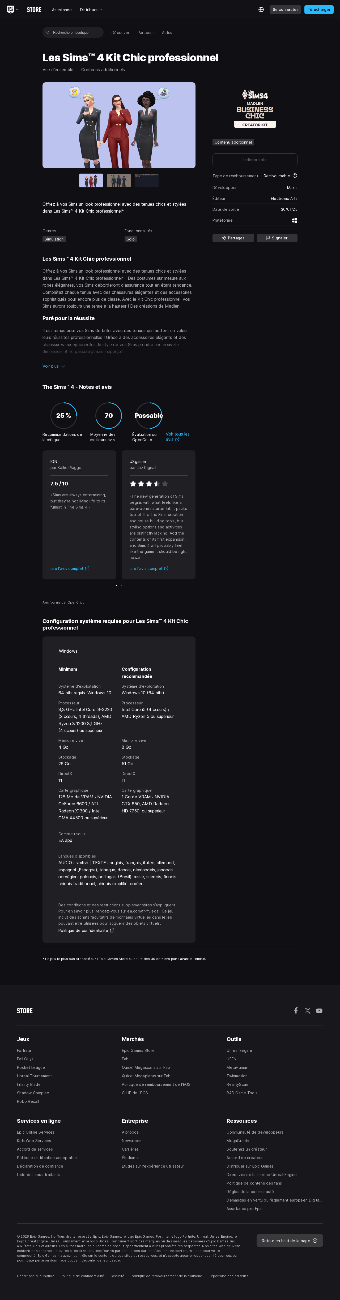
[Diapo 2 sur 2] (121, 585)
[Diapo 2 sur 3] (119, 180)
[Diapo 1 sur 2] (116, 585)
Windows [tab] (68, 651)
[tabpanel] (119, 738)
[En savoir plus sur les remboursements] (295, 176)
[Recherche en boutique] (48, 32)
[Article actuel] (91, 180)
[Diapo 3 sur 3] (147, 180)
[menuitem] (120, 32)
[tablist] (119, 651)
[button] (119, 366)
